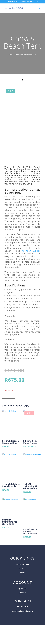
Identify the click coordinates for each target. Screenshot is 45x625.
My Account (22, 589)
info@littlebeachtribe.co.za (22, 611)
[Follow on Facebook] (20, 616)
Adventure (18, 55)
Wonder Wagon (31, 251)
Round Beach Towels (22, 179)
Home (11, 55)
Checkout (22, 593)
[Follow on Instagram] (25, 616)
